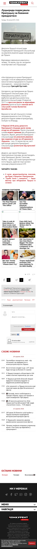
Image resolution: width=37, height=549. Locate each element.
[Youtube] (21, 495)
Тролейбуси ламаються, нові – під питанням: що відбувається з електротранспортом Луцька (19, 362)
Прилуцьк (27, 300)
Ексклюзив (29, 475)
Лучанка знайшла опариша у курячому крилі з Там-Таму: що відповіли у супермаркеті (20, 427)
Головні (16, 475)
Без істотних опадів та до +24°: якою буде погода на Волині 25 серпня (20, 369)
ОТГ (33, 300)
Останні (5, 475)
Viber (29, 291)
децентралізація (18, 300)
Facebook (6, 290)
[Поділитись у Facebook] (4, 280)
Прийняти (32, 543)
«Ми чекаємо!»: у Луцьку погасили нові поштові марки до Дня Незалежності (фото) (20, 388)
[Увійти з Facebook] (18, 334)
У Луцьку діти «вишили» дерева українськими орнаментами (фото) (19, 421)
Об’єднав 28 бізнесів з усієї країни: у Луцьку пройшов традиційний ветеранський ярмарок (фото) (19, 414)
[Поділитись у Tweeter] (16, 280)
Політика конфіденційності (9, 545)
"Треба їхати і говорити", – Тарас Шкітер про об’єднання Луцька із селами (20, 180)
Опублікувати (28, 329)
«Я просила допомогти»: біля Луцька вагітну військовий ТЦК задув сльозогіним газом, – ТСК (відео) (20, 403)
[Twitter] (16, 495)
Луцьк (9, 300)
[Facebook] (11, 495)
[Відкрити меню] (4, 3)
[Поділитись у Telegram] (29, 280)
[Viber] (30, 495)
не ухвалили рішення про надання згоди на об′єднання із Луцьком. (17, 139)
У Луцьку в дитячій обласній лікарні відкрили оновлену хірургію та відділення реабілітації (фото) (19, 381)
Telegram (23, 291)
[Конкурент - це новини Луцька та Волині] (18, 520)
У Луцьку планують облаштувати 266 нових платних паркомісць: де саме (20, 374)
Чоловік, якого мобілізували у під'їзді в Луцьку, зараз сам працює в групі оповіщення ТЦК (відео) (20, 395)
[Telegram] (6, 495)
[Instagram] (26, 495)
